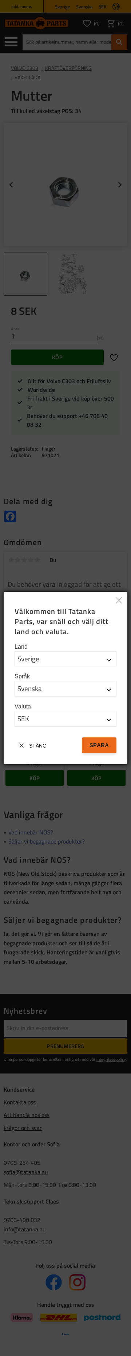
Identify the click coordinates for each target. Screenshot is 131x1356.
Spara (99, 745)
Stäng (38, 746)
